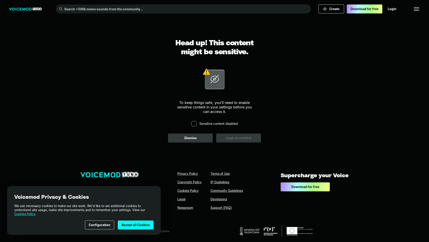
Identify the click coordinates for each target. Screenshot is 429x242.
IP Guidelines (219, 182)
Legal (181, 199)
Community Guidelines (226, 190)
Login (392, 9)
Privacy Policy (187, 173)
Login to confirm (238, 138)
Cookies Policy (24, 214)
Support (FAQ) (221, 208)
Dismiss (190, 138)
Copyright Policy (189, 182)
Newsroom (185, 208)
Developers (218, 199)
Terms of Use (220, 173)
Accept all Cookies (136, 225)
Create (334, 9)
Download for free (365, 9)
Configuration (99, 225)
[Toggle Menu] (416, 9)
